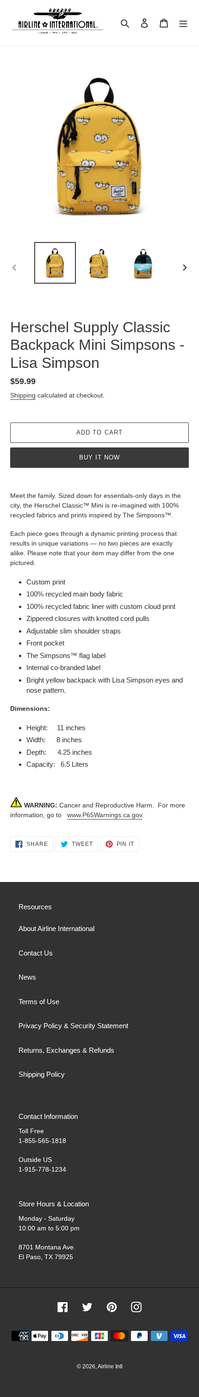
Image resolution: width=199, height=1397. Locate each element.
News (27, 977)
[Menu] (183, 23)
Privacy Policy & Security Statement (73, 1026)
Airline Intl (110, 1366)
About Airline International (56, 928)
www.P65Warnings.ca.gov (104, 815)
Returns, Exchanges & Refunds (66, 1050)
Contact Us (36, 953)
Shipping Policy (42, 1074)
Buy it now (99, 457)
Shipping (23, 395)
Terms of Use (39, 1002)
